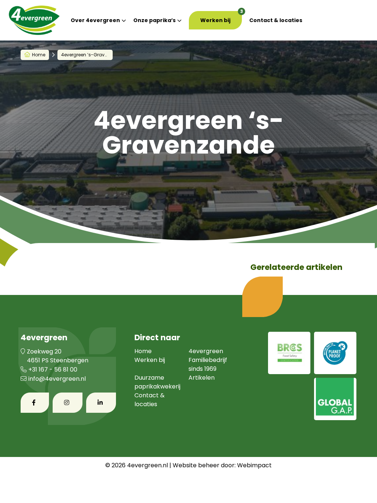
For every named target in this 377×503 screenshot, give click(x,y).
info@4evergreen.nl (57, 378)
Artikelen (201, 377)
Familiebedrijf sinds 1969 (207, 364)
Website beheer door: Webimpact (222, 465)
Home (38, 55)
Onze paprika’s (154, 20)
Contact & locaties (275, 20)
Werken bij (215, 20)
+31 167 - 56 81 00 (52, 369)
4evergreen (205, 351)
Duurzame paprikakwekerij (157, 382)
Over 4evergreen (95, 20)
